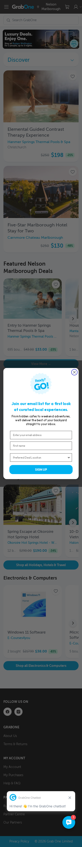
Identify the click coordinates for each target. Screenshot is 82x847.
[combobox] (40, 458)
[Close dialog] (74, 372)
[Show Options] (69, 458)
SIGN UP (41, 469)
